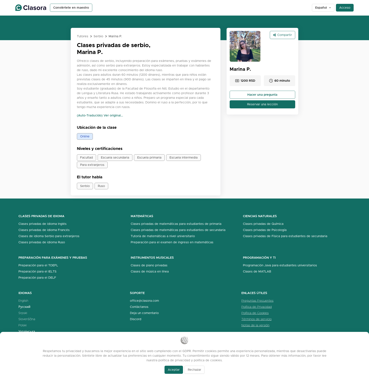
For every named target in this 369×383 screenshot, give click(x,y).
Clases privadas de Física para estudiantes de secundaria (285, 236)
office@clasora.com (144, 300)
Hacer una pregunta (262, 94)
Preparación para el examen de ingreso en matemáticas (172, 242)
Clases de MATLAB (257, 271)
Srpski (22, 313)
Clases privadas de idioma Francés (44, 230)
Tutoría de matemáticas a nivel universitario (163, 236)
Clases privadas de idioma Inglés (42, 223)
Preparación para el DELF (37, 277)
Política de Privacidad (256, 306)
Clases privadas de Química (263, 223)
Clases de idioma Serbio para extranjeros (48, 236)
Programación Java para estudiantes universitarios (280, 265)
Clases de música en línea (150, 271)
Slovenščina (26, 319)
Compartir (284, 35)
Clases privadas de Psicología (265, 230)
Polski (22, 325)
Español (321, 7)
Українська (26, 331)
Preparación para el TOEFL (38, 265)
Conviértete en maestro (71, 7)
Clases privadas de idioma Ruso (41, 242)
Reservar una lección (262, 104)
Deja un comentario (144, 313)
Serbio (98, 36)
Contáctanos (139, 306)
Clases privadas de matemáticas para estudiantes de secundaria (178, 230)
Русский (24, 306)
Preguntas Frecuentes (257, 300)
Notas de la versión (255, 325)
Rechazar (194, 369)
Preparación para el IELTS (37, 271)
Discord (135, 319)
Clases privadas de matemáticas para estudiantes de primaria (176, 223)
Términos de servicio (256, 319)
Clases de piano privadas (149, 265)
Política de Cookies (255, 313)
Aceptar (174, 369)
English (23, 300)
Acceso (344, 7)
